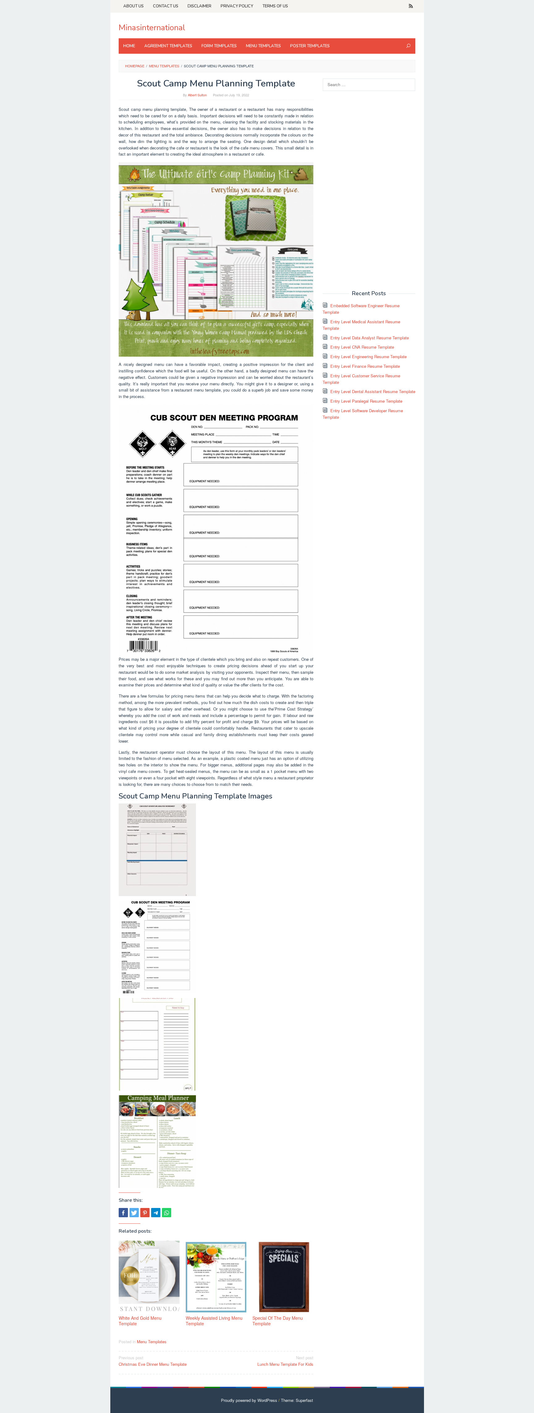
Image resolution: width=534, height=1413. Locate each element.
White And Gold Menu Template (140, 1321)
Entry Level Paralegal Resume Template (366, 401)
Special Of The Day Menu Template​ (277, 1321)
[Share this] (123, 1212)
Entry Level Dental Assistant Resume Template (372, 391)
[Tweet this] (134, 1212)
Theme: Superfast (297, 1400)
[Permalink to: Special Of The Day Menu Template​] (282, 1277)
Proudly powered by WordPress (249, 1400)
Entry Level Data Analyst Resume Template (369, 338)
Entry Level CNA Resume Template (362, 347)
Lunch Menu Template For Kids (285, 1361)
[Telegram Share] (155, 1212)
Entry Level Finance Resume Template (365, 366)
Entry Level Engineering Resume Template (368, 356)
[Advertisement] (369, 190)
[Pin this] (145, 1212)
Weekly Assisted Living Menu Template (214, 1321)
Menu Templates (152, 1341)
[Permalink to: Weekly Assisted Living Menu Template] (216, 1277)
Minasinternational (152, 27)
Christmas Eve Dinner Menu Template (153, 1361)
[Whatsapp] (166, 1212)
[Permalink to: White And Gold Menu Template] (149, 1277)
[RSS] (410, 6)
